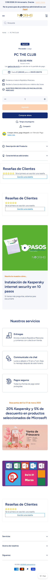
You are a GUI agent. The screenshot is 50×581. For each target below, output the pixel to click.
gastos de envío (14, 66)
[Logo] (25, 16)
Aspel (25, 9)
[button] (46, 16)
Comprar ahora (25, 115)
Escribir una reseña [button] (25, 177)
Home (4, 32)
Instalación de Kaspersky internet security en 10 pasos (24, 286)
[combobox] (25, 23)
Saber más (11, 135)
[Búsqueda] (4, 23)
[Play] (25, 248)
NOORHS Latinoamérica (27, 564)
